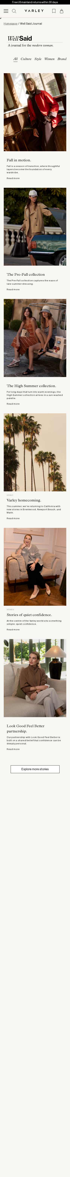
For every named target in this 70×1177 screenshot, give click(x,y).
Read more (13, 178)
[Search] (14, 11)
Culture (26, 59)
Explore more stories (35, 769)
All (15, 59)
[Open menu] (6, 11)
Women (49, 59)
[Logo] (35, 10)
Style (37, 59)
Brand (61, 59)
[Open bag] (61, 11)
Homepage (11, 23)
